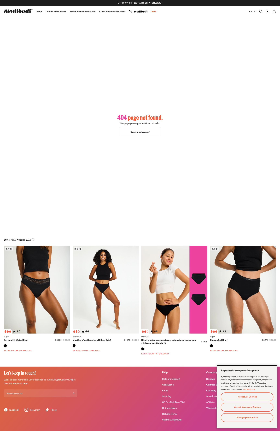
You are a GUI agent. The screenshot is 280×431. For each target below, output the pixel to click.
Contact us (168, 384)
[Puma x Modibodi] (140, 11)
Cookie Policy (249, 389)
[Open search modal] (261, 11)
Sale (154, 11)
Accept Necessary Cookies (247, 407)
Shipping (166, 396)
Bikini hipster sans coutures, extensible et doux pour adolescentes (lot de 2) (169, 342)
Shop (39, 11)
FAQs (165, 390)
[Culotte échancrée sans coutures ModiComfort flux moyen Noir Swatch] (74, 345)
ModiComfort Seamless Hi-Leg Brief (92, 340)
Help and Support (171, 378)
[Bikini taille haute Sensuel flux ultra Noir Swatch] (5, 345)
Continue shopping (140, 131)
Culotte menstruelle (56, 11)
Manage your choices (247, 417)
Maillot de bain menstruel (82, 11)
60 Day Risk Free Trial (173, 402)
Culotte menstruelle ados (112, 11)
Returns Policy (169, 407)
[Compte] (267, 11)
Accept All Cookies (247, 397)
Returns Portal (169, 413)
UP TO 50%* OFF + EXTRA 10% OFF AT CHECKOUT (140, 3)
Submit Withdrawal (171, 419)
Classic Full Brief (218, 340)
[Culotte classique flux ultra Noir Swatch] (211, 345)
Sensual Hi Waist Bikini (16, 340)
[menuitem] (140, 11)
